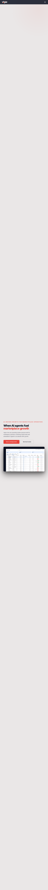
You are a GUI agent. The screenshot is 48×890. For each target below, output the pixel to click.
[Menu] (45, 2)
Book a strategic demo (11, 441)
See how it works (27, 441)
